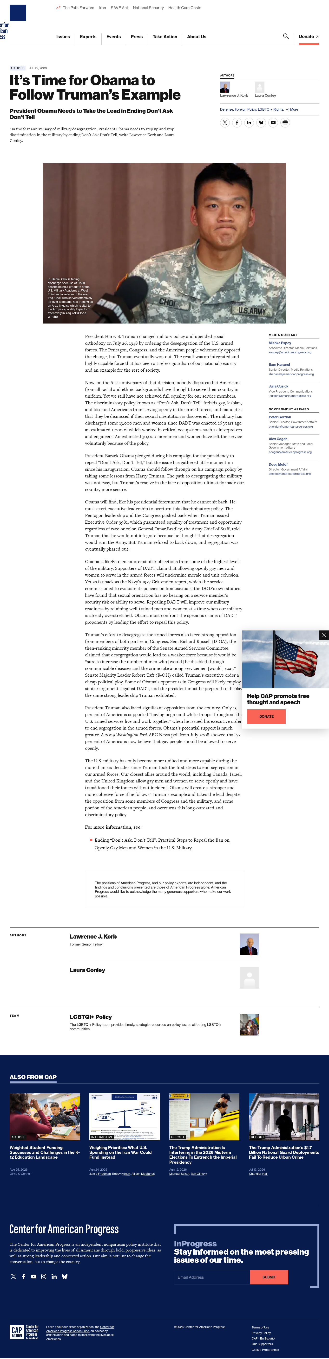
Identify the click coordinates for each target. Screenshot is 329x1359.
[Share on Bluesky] (261, 122)
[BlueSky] (64, 1276)
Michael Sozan (179, 1173)
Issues (63, 36)
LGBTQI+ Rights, (271, 109)
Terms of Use (260, 1327)
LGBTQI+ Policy (91, 1016)
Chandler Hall (258, 1173)
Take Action (165, 36)
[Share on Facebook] (237, 122)
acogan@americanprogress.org (290, 452)
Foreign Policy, (246, 109)
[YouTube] (34, 1276)
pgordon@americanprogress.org (291, 426)
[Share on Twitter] (225, 122)
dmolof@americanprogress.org (290, 474)
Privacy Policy (261, 1333)
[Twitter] (13, 1276)
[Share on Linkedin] (249, 122)
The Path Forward (78, 7)
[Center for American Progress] (18, 22)
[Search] (286, 39)
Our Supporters (262, 1344)
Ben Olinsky (199, 1173)
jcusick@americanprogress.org (290, 396)
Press (137, 36)
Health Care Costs (184, 7)
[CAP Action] (25, 1332)
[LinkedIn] (54, 1276)
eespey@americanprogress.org (290, 352)
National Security (148, 7)
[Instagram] (44, 1276)
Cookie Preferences (265, 1350)
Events (113, 36)
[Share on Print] (285, 122)
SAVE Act (119, 7)
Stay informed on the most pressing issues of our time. (241, 1252)
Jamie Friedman (100, 1173)
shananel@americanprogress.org (291, 374)
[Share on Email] (273, 122)
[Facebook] (23, 1276)
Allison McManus (143, 1173)
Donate (307, 36)
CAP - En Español (263, 1338)
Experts (88, 36)
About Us (196, 36)
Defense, (227, 109)
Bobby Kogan (121, 1173)
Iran (102, 7)
